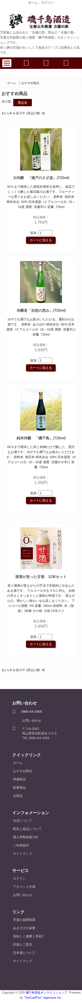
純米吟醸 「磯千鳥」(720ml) (41, 438)
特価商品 (19, 779)
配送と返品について (27, 829)
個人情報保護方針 (25, 837)
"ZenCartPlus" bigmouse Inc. (43, 997)
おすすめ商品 (22, 771)
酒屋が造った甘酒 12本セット (41, 577)
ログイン (47, 2)
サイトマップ (22, 853)
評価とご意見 (22, 944)
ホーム (33, 2)
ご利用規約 (21, 845)
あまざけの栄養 (24, 928)
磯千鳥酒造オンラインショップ (46, 992)
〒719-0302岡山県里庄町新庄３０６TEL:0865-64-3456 (39, 733)
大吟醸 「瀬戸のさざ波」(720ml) (41, 178)
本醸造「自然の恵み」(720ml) (41, 310)
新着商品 (19, 787)
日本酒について (24, 953)
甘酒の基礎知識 (24, 920)
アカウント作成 (24, 886)
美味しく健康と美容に (29, 936)
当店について (22, 820)
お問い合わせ (31, 720)
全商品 (18, 796)
